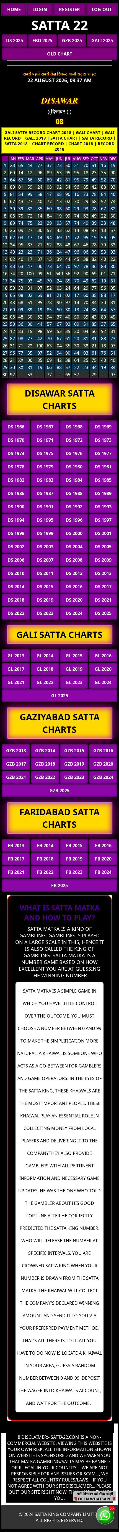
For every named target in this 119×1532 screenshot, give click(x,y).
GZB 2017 (16, 764)
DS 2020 (74, 600)
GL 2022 (45, 682)
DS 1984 (74, 480)
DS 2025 (14, 40)
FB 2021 (16, 872)
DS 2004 (74, 547)
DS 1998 (15, 533)
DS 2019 (45, 600)
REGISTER (69, 9)
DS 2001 (103, 533)
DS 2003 (45, 547)
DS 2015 (45, 587)
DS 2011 (45, 573)
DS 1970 (15, 440)
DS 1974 (15, 453)
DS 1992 (74, 507)
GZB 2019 (74, 764)
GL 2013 (15, 656)
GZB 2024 (103, 777)
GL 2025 (59, 696)
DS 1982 (15, 480)
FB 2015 (74, 845)
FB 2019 (74, 859)
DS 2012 (74, 573)
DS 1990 (15, 507)
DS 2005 (103, 547)
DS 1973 (103, 440)
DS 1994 (15, 520)
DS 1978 (15, 467)
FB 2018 (45, 859)
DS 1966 (15, 427)
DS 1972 (74, 440)
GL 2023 (74, 682)
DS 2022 (15, 613)
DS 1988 (74, 493)
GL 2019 (74, 669)
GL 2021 (15, 682)
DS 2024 (74, 613)
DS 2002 (15, 547)
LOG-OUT (102, 9)
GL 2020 (103, 669)
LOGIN (39, 9)
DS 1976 (74, 453)
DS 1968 (74, 427)
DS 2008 (74, 560)
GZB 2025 (72, 40)
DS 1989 (103, 493)
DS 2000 (74, 533)
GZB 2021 (16, 777)
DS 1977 (103, 453)
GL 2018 (45, 669)
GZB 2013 (16, 751)
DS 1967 (45, 427)
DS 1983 (45, 480)
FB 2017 (16, 859)
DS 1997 (103, 520)
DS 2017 (103, 587)
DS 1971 (45, 440)
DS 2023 (45, 613)
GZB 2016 (103, 751)
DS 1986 (15, 493)
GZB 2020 (103, 764)
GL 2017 (15, 669)
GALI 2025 (102, 40)
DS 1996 (74, 520)
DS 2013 (103, 573)
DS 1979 (45, 467)
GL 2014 (45, 656)
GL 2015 (74, 656)
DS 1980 (74, 467)
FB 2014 (45, 845)
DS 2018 (15, 600)
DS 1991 (45, 507)
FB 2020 (103, 859)
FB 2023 (74, 872)
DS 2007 (45, 560)
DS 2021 (103, 600)
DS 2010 (15, 573)
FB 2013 (16, 845)
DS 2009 (103, 560)
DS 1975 (45, 453)
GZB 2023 (74, 777)
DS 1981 (103, 467)
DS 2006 (15, 560)
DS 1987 (45, 493)
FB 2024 (103, 872)
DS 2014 (15, 587)
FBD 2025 (42, 40)
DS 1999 (45, 533)
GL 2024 (103, 682)
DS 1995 (45, 520)
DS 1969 (103, 427)
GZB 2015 (74, 751)
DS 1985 (103, 480)
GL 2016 (103, 656)
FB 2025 (59, 885)
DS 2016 (74, 587)
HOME (14, 9)
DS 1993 (103, 507)
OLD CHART (59, 54)
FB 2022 (45, 872)
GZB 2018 (45, 764)
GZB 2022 (45, 777)
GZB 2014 (45, 751)
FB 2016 (103, 845)
